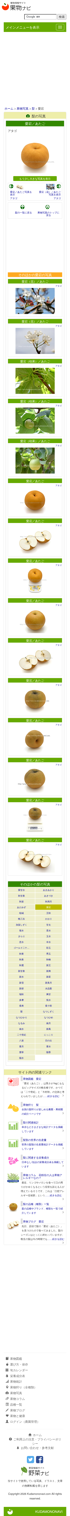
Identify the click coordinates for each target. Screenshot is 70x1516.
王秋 (48, 912)
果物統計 (16, 1381)
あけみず (21, 907)
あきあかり (48, 889)
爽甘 (48, 994)
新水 (21, 976)
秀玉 (48, 953)
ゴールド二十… (21, 947)
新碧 (21, 988)
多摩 (21, 999)
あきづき (48, 895)
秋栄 (21, 901)
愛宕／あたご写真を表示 (21, 193)
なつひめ (48, 1017)
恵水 (21, 941)
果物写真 (23, 108)
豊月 (21, 1046)
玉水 (48, 936)
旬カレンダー (19, 1370)
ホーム (8, 108)
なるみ (21, 1023)
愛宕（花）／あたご (35, 281)
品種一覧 (16, 1404)
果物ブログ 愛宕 (33, 1221)
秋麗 (21, 965)
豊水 (48, 1046)
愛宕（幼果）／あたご (35, 361)
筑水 (48, 999)
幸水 (48, 941)
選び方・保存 (19, 1364)
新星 (48, 976)
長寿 (21, 1005)
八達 (21, 1040)
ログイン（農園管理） (25, 1421)
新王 (48, 965)
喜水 (48, 930)
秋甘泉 (21, 895)
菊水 (21, 930)
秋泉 (21, 959)
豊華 (21, 1052)
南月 (48, 1023)
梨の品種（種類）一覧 (36, 1204)
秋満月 (48, 901)
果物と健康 (17, 1416)
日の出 (48, 1040)
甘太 (48, 924)
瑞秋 (21, 994)
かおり (48, 918)
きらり (21, 936)
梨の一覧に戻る (23, 212)
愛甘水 (21, 889)
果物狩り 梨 (31, 1105)
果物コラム (17, 1399)
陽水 (21, 1057)
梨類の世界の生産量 (34, 1140)
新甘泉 (21, 970)
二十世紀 (21, 1034)
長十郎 (48, 1005)
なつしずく (48, 1011)
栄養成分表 (17, 1376)
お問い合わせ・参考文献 (37, 1448)
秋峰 (48, 959)
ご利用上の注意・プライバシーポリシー (37, 1441)
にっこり (48, 1034)
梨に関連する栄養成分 (36, 1157)
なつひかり (21, 1017)
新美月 (48, 982)
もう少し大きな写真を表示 (35, 178)
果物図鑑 (16, 1358)
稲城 (21, 912)
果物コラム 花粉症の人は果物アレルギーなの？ (42, 1176)
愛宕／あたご (35, 481)
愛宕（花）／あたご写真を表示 (50, 193)
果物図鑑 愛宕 (32, 1079)
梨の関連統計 (31, 1122)
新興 (48, 970)
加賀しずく (21, 924)
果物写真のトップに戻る (48, 214)
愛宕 (48, 907)
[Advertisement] (35, 69)
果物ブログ (17, 1410)
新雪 (21, 982)
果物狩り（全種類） (23, 1387)
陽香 (48, 1052)
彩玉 (48, 947)
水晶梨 (48, 988)
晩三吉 (21, 918)
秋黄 (21, 953)
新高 (48, 1028)
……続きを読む (51, 1096)
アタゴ (13, 198)
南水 (21, 1028)
